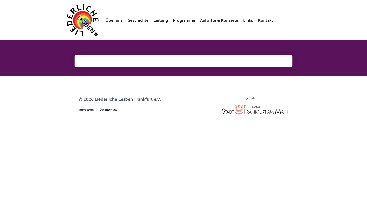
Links (248, 20)
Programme (184, 20)
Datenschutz (108, 109)
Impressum (86, 109)
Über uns (114, 20)
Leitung (160, 20)
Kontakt (265, 20)
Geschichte (138, 20)
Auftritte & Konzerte (219, 20)
